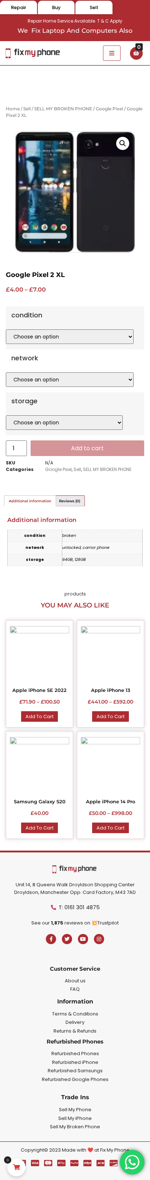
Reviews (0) (69, 501)
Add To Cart (39, 716)
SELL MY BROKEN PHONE (63, 108)
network (24, 358)
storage (24, 401)
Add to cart (87, 448)
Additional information (30, 501)
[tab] (30, 500)
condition (26, 315)
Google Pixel (109, 108)
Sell (27, 108)
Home (13, 108)
